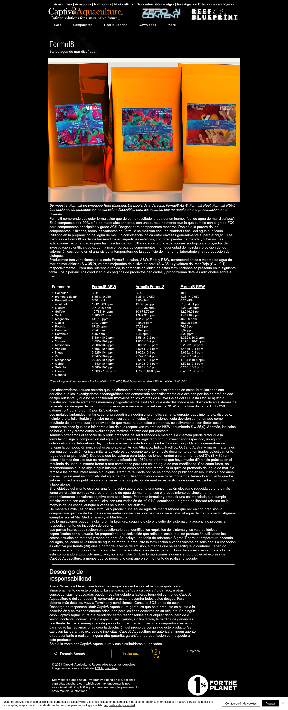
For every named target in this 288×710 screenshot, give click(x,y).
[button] (82, 25)
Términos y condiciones (113, 603)
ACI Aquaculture (106, 668)
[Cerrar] (283, 703)
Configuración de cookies (241, 703)
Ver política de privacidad (119, 705)
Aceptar (270, 703)
